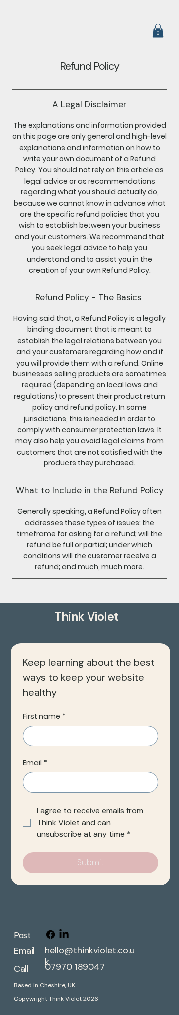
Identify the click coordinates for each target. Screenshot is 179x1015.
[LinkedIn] (64, 934)
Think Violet (86, 616)
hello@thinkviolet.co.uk (90, 956)
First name (44, 716)
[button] (158, 30)
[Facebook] (50, 934)
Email (35, 763)
